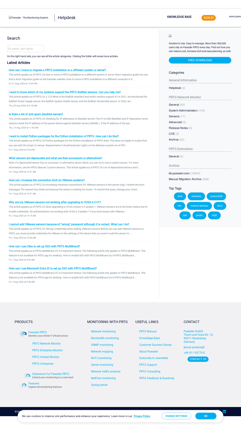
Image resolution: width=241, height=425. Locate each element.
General (176, 105)
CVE (173, 134)
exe (179, 205)
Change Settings (176, 416)
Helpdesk (176, 88)
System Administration (186, 110)
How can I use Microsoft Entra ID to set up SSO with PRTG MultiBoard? (53, 268)
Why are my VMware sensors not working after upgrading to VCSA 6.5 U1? (55, 202)
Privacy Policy (142, 416)
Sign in (208, 17)
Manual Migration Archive (188, 179)
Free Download (200, 60)
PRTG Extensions (181, 149)
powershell (216, 196)
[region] (120, 416)
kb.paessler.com (184, 173)
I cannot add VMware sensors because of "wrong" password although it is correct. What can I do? (69, 224)
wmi (180, 196)
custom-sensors (199, 205)
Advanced (177, 122)
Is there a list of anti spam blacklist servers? (36, 114)
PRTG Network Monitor (185, 97)
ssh (185, 215)
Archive (176, 139)
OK (205, 416)
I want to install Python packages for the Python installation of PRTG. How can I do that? (64, 136)
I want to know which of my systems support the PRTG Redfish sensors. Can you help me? (65, 92)
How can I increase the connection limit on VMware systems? (47, 180)
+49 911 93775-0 (194, 352)
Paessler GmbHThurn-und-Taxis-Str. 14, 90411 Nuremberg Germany (199, 336)
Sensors (176, 116)
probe (199, 215)
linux (219, 205)
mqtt (214, 215)
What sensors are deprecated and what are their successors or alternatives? (55, 158)
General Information (183, 80)
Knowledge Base (179, 17)
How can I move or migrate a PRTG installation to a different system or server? (57, 70)
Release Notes (180, 128)
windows (196, 196)
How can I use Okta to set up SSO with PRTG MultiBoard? (44, 246)
